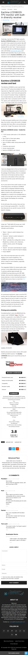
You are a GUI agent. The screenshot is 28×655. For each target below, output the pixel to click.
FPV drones (23, 614)
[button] (3, 2)
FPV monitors (14, 6)
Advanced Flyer (6, 20)
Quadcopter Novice (12, 534)
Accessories (7, 6)
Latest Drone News (19, 641)
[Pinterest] (12, 631)
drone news (14, 609)
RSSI (24, 279)
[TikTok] (20, 631)
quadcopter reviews (10, 612)
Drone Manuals (14, 643)
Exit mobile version (14, 653)
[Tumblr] (24, 631)
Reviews (15, 9)
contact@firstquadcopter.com (17, 622)
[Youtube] (16, 634)
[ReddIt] (17, 448)
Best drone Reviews (8, 641)
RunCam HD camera (16, 51)
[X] (13, 448)
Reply (7, 486)
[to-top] (26, 652)
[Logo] (14, 595)
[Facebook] (10, 448)
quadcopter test (18, 442)
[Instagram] (7, 631)
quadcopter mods (9, 442)
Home (2, 6)
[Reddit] (16, 631)
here (16, 315)
